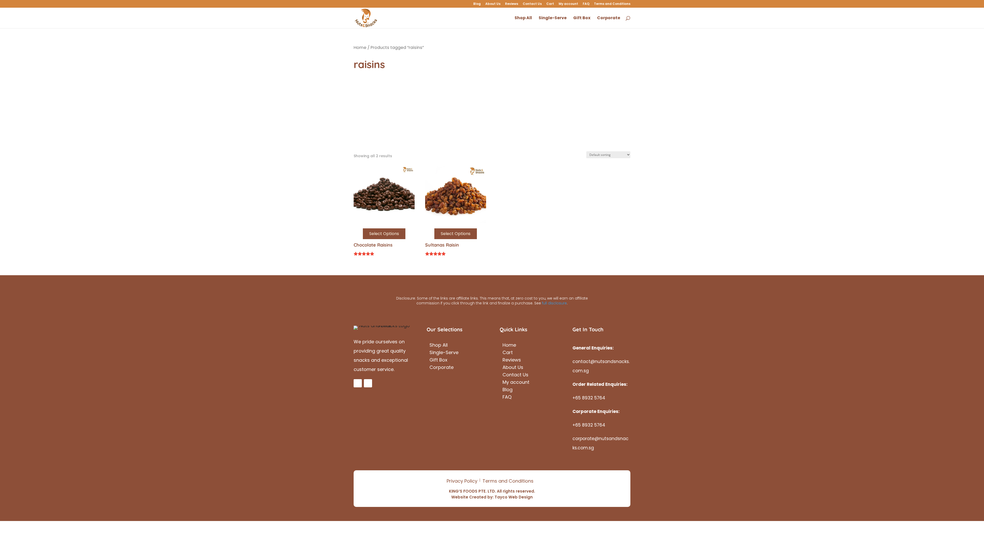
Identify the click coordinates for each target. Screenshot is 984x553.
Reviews (511, 4)
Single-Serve (443, 353)
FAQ (586, 4)
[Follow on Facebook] (358, 383)
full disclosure (554, 303)
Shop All (438, 345)
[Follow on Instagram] (368, 383)
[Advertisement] (492, 113)
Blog (477, 4)
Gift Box (438, 360)
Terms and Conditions (612, 4)
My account (568, 4)
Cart (550, 4)
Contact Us (532, 4)
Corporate (441, 368)
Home (360, 47)
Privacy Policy (462, 481)
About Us (492, 4)
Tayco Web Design (514, 497)
